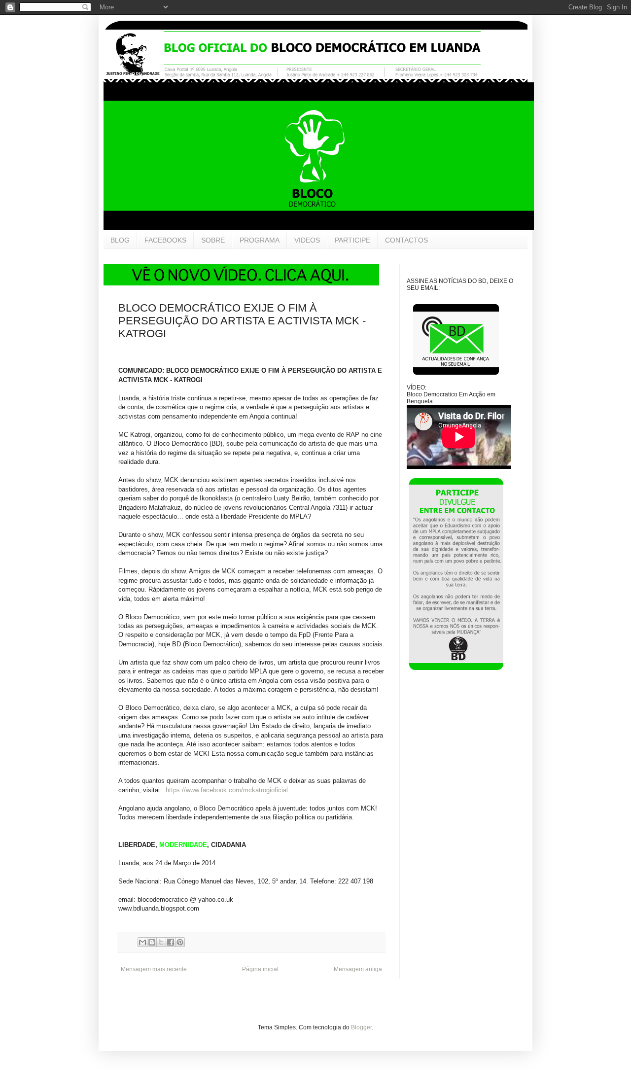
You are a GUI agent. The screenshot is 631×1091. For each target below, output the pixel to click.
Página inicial (260, 969)
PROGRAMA (260, 240)
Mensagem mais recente (154, 969)
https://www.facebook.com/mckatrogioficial (227, 790)
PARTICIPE (352, 240)
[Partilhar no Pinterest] (180, 942)
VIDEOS (307, 240)
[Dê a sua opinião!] (152, 942)
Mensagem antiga (358, 969)
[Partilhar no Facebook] (170, 942)
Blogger (361, 1027)
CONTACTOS (406, 240)
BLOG (120, 240)
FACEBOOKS (165, 240)
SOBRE (213, 240)
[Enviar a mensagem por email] (142, 942)
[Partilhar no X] (161, 942)
